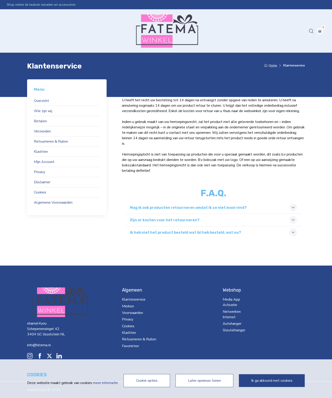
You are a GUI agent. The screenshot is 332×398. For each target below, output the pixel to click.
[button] (311, 31)
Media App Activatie (57, 30)
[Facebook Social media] (39, 357)
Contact (167, 30)
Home (13, 30)
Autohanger (122, 30)
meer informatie (105, 382)
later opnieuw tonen (204, 380)
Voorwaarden (132, 312)
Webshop (29, 30)
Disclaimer (42, 182)
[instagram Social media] (30, 357)
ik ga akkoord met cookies (271, 380)
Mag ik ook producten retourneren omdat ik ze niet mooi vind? (188, 207)
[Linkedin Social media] (59, 357)
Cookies (40, 192)
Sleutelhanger (146, 30)
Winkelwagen (189, 30)
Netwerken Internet (93, 30)
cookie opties (147, 380)
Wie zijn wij (43, 110)
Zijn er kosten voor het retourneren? (164, 220)
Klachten (41, 151)
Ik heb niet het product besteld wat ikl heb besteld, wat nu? (185, 232)
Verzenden (42, 131)
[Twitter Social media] (49, 357)
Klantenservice (133, 299)
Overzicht (41, 100)
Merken (128, 306)
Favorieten (130, 346)
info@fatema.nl (39, 345)
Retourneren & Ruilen (51, 141)
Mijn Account (44, 161)
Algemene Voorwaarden (53, 202)
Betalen (40, 121)
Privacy (39, 172)
